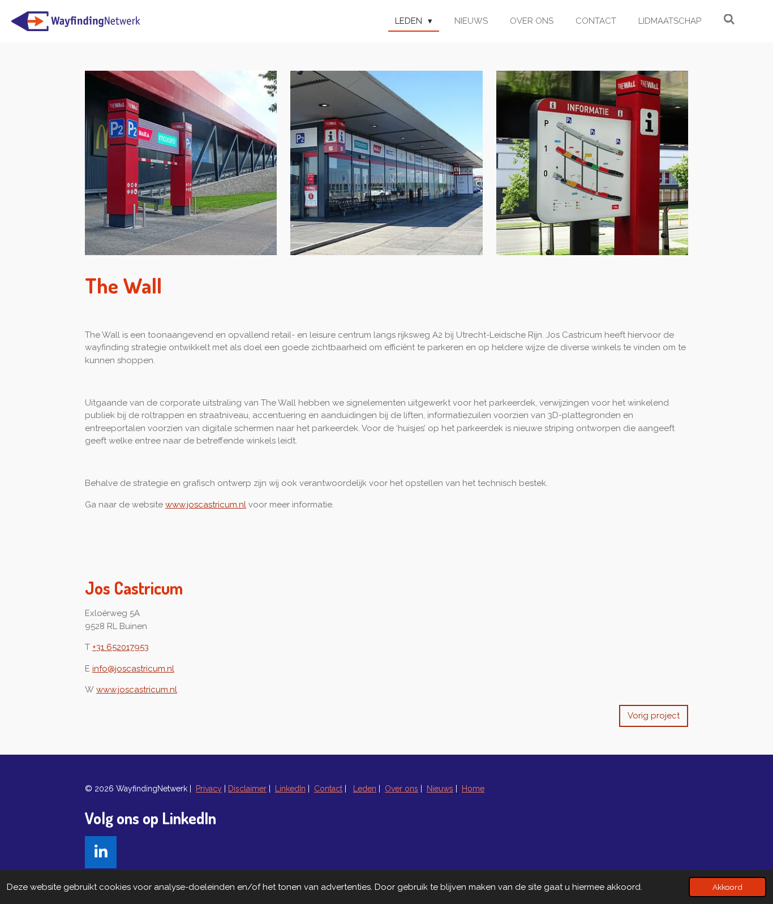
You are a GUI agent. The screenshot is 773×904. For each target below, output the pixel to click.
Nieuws (440, 788)
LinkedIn (290, 788)
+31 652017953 (120, 647)
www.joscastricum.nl (205, 505)
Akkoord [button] (727, 887)
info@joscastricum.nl (133, 669)
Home (473, 788)
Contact (328, 788)
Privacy (209, 788)
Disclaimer (247, 788)
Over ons (401, 788)
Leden (364, 788)
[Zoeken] (729, 20)
